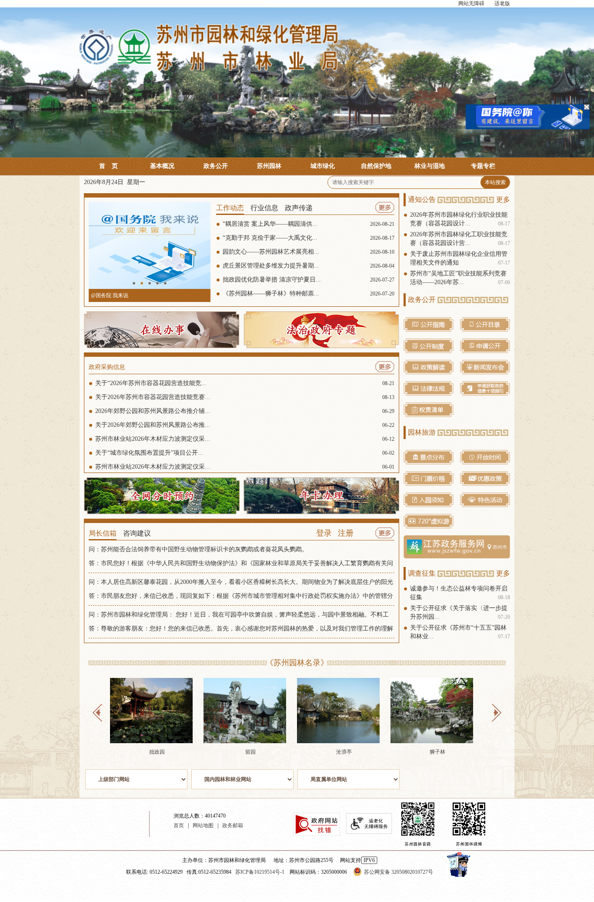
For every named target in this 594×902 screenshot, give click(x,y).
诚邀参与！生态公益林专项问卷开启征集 (460, 592)
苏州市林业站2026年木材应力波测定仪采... (244, 439)
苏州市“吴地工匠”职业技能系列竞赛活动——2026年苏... (460, 277)
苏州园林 (269, 166)
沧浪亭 (344, 752)
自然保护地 (376, 166)
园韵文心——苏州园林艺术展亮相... (308, 251)
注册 (346, 533)
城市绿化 (322, 166)
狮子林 (437, 752)
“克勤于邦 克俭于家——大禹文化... (308, 238)
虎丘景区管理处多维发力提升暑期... (308, 265)
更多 (503, 199)
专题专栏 (483, 166)
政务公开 (216, 166)
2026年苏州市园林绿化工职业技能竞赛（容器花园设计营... (460, 238)
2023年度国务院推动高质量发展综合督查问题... (145, 295)
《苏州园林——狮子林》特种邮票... (308, 293)
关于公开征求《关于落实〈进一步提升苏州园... (460, 612)
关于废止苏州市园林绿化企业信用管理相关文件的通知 (460, 258)
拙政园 (157, 752)
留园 (250, 752)
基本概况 (162, 166)
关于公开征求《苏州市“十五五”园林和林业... (460, 632)
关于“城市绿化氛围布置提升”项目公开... (244, 452)
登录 (324, 533)
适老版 (502, 3)
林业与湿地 (429, 166)
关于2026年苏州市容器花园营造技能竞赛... (244, 397)
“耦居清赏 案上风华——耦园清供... (308, 224)
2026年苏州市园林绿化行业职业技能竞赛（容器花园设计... (460, 219)
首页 (108, 166)
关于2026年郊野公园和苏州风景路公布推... (244, 425)
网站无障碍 (471, 3)
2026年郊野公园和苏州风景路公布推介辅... (244, 411)
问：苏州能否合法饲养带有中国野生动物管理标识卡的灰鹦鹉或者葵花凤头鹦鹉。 (198, 549)
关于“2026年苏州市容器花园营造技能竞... (244, 383)
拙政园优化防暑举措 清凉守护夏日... (308, 279)
